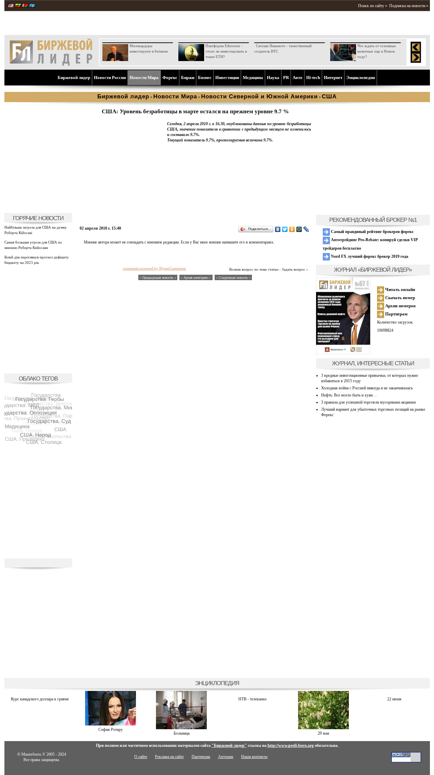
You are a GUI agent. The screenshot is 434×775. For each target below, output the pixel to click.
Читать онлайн (399, 289)
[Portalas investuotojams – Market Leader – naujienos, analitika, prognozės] (18, 6)
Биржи (187, 77)
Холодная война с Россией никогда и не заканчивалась (367, 388)
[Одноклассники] (292, 229)
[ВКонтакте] (277, 229)
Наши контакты (254, 756)
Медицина (253, 77)
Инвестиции (227, 77)
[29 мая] (323, 727)
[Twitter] (285, 229)
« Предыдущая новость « (158, 277)
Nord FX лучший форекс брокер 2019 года (369, 256)
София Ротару (110, 729)
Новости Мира (144, 77)
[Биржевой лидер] (50, 64)
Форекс (169, 77)
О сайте (140, 756)
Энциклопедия (360, 77)
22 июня (394, 699)
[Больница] (181, 727)
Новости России (110, 77)
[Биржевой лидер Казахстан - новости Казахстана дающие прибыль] (32, 6)
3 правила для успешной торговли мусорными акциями (368, 402)
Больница (182, 733)
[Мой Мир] (299, 229)
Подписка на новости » (408, 5)
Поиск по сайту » (372, 5)
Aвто (297, 77)
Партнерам (396, 313)
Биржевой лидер (74, 77)
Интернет (333, 77)
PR (286, 77)
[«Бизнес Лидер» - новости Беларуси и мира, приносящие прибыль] (25, 6)
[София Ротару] (110, 724)
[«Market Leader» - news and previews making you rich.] (11, 6)
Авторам (225, 756)
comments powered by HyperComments (154, 268)
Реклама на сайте (169, 756)
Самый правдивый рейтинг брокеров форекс (372, 231)
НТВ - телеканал (252, 699)
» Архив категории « (196, 277)
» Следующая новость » (233, 277)
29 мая (323, 733)
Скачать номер (399, 297)
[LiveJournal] (306, 229)
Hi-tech (313, 77)
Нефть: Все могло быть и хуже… (349, 395)
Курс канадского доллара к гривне (40, 699)
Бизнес (205, 77)
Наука (273, 77)
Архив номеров (400, 305)
